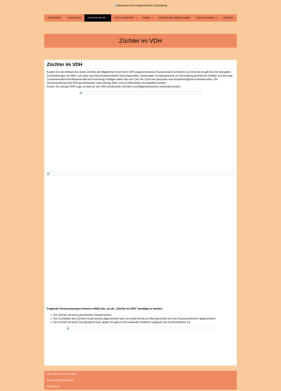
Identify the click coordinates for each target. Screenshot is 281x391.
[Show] (108, 18)
